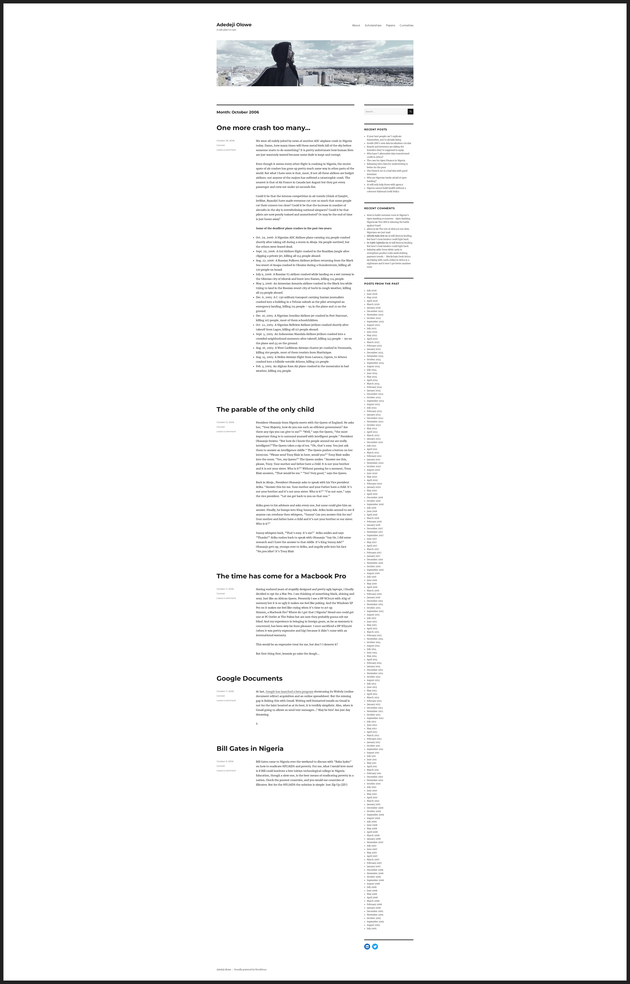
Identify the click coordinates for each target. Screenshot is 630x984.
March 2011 (373, 770)
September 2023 (375, 401)
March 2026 (373, 304)
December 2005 (375, 911)
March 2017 (373, 549)
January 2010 (373, 804)
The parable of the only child (265, 409)
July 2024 (372, 370)
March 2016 (373, 590)
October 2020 (374, 466)
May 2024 (372, 376)
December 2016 (375, 559)
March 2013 (373, 697)
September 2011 (375, 749)
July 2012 (371, 721)
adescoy (371, 229)
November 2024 (375, 356)
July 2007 (372, 845)
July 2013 (371, 683)
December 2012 (375, 707)
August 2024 (373, 366)
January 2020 (374, 487)
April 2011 (372, 766)
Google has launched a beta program (289, 691)
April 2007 (372, 856)
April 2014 (372, 659)
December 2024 (375, 352)
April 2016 (372, 587)
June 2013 (372, 687)
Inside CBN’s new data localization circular (389, 143)
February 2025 (374, 345)
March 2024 (373, 383)
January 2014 (373, 666)
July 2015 (371, 618)
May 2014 (372, 656)
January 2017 (373, 556)
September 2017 (375, 535)
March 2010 (373, 801)
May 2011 (371, 763)
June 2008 (372, 825)
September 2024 (375, 363)
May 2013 (372, 690)
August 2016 (373, 573)
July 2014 (371, 649)
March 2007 (373, 859)
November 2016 (375, 563)
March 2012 (373, 735)
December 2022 (375, 418)
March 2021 (373, 452)
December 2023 (375, 394)
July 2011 (371, 756)
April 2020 (372, 480)
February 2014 (374, 663)
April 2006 (372, 897)
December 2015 (375, 601)
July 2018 (371, 507)
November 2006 (375, 873)
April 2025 (372, 338)
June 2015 (372, 621)
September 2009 (375, 814)
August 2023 (373, 404)
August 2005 (373, 925)
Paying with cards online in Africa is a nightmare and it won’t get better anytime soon (389, 263)
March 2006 (373, 901)
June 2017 (372, 538)
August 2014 (373, 645)
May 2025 (372, 335)
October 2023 (374, 397)
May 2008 (372, 828)
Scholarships (373, 25)
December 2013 (375, 670)
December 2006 (375, 870)
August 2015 (373, 614)
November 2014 (375, 638)
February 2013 (374, 701)
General (221, 145)
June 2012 (372, 725)
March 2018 (373, 518)
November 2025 (375, 314)
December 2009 (375, 807)
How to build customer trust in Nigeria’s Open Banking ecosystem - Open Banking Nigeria (388, 219)
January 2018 (373, 525)
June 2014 (372, 652)
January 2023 (373, 414)
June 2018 (372, 511)
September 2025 (375, 321)
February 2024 (374, 387)
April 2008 (372, 832)
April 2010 (372, 797)
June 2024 (372, 373)
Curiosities (406, 25)
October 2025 (374, 318)
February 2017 (374, 552)
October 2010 (373, 783)
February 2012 (374, 739)
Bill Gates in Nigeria (250, 748)
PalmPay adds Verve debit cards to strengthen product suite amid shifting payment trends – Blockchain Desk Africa (388, 253)
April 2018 (372, 514)
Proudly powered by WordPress (250, 969)
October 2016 (374, 566)
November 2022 (375, 421)
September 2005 (375, 921)
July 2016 (371, 576)
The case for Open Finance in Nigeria (386, 160)
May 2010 (372, 794)
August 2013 (373, 680)
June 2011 (372, 759)
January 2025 (374, 349)
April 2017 (372, 545)
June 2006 (372, 890)
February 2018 (374, 521)
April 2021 (372, 449)
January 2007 (374, 866)
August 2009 (373, 818)
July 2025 (372, 328)
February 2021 (374, 456)
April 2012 (372, 732)
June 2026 (372, 294)
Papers (390, 25)
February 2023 (374, 411)
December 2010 (375, 776)
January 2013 (373, 704)
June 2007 (372, 849)
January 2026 (374, 307)
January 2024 (374, 390)
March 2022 (373, 435)
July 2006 (372, 887)
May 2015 (372, 625)
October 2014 (373, 642)
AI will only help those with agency (385, 184)
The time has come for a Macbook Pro (281, 576)
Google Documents (250, 678)
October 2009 (374, 811)
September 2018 (375, 504)
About (356, 25)
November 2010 (375, 780)
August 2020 (373, 470)
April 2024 (372, 380)
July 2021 (371, 445)
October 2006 (374, 876)
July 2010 (371, 787)
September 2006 (375, 880)
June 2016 (372, 580)
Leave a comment (226, 149)
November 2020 (375, 463)
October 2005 (374, 918)
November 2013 (375, 673)
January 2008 (374, 839)
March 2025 (373, 342)
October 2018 (373, 501)
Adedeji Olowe (234, 24)
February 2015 (374, 635)
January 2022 (374, 438)
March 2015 (373, 632)
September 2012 (375, 718)
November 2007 (375, 842)
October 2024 (374, 359)
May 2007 (372, 852)
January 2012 (373, 742)
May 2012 (372, 728)
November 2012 (375, 711)
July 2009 (372, 821)
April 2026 (372, 301)
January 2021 (373, 459)
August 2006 (373, 883)
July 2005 (372, 928)
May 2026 (372, 297)
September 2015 (375, 611)
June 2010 (372, 790)
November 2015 (375, 604)
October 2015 (373, 607)
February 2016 (374, 594)
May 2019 (372, 490)
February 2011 (374, 773)
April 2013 (372, 694)
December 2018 (375, 497)
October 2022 (374, 425)
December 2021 (375, 442)
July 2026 (372, 290)
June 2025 (372, 332)
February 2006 (374, 904)
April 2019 (372, 494)
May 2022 (372, 428)
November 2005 (375, 914)
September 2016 (375, 570)
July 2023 (371, 407)
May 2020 (372, 476)
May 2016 (372, 583)
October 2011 (373, 745)
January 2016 (373, 597)
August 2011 (373, 752)
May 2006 (372, 894)
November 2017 (375, 532)
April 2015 (372, 628)
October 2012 (373, 714)
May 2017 (372, 542)
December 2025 (375, 311)
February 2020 (374, 483)
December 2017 (375, 528)
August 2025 (373, 325)
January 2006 (374, 907)
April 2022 (372, 432)
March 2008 (373, 835)
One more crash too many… (263, 128)
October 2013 (373, 676)
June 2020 (372, 473)
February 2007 (374, 863)
